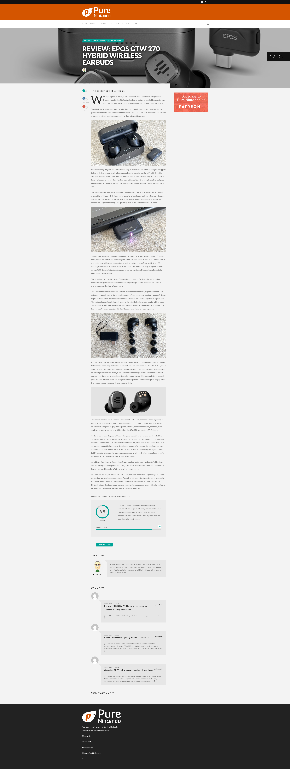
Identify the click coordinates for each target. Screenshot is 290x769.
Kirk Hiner (95, 70)
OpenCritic (86, 742)
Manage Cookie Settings (91, 753)
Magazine (115, 24)
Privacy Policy (87, 747)
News (92, 24)
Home (84, 24)
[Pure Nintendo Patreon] (191, 102)
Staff (135, 24)
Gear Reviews (99, 40)
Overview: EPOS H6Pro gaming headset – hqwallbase (128, 670)
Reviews (103, 24)
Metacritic (86, 736)
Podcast (125, 24)
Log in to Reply (158, 604)
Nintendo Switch (115, 40)
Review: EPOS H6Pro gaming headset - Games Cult (127, 637)
